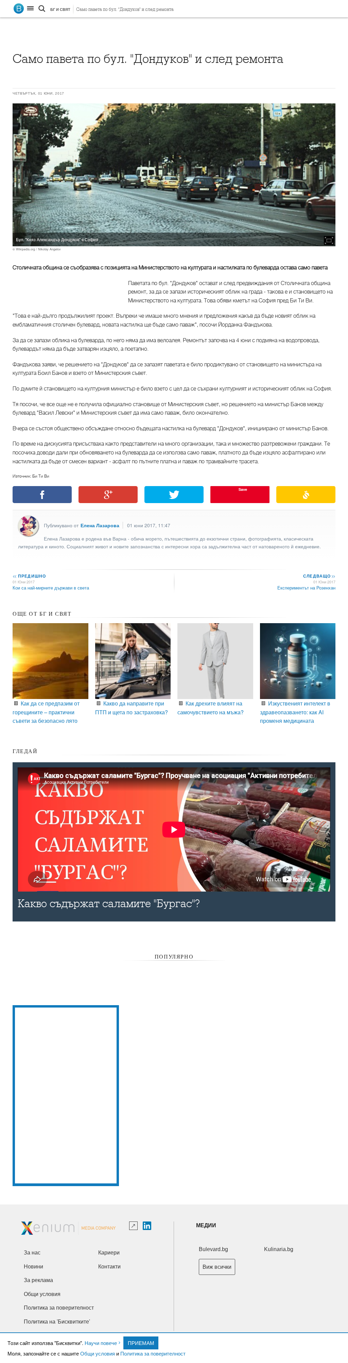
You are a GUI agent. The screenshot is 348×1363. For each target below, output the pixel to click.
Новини (33, 1266)
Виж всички (217, 1267)
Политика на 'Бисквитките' (57, 1322)
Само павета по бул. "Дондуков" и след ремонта (125, 9)
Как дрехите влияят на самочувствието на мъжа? (210, 707)
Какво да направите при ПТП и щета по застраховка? (131, 707)
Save (243, 489)
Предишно (29, 576)
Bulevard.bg (213, 1249)
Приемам (141, 1342)
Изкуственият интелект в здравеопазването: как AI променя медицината (295, 712)
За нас (32, 1253)
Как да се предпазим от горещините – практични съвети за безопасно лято (46, 712)
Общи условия (97, 1353)
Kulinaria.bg (278, 1249)
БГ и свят (60, 9)
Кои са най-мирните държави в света (51, 587)
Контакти (109, 1266)
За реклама (38, 1280)
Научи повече (101, 1342)
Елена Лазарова (100, 525)
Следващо (319, 576)
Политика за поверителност (153, 1353)
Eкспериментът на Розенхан (306, 587)
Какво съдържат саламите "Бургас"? (109, 903)
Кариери (109, 1253)
